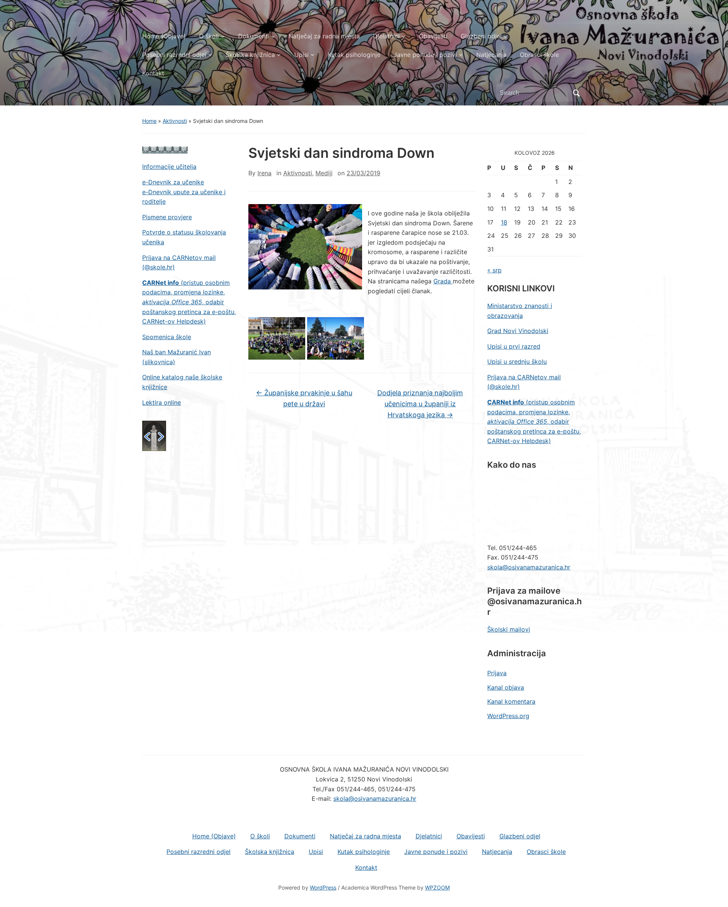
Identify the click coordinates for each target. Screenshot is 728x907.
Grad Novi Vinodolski (517, 331)
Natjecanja (491, 54)
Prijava (497, 673)
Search (576, 93)
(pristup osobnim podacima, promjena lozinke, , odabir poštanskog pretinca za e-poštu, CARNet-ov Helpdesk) (189, 302)
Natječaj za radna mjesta (324, 36)
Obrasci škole (539, 54)
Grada (443, 281)
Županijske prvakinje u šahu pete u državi (304, 398)
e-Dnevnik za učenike (173, 182)
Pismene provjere (167, 217)
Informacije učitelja (169, 166)
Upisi (301, 54)
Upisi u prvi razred (513, 346)
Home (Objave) (164, 36)
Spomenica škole (166, 337)
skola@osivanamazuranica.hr (528, 567)
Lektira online (161, 402)
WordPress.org (508, 716)
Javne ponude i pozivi (425, 54)
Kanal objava (505, 687)
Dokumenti (253, 36)
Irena (264, 173)
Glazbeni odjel (481, 36)
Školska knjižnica (250, 54)
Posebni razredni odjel (174, 54)
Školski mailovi (508, 629)
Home (149, 121)
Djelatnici (386, 36)
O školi (209, 36)
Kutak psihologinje (354, 54)
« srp (494, 270)
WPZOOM (437, 887)
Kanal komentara (511, 701)
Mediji (324, 173)
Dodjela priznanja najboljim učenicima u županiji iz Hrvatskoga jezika (420, 404)
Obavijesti (433, 36)
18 (504, 222)
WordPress (323, 887)
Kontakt (153, 73)
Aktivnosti (175, 121)
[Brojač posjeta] (165, 149)
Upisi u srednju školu (517, 361)
